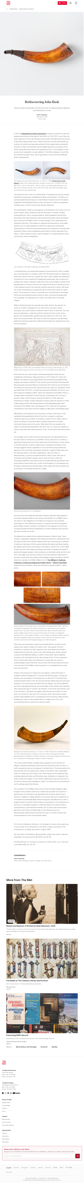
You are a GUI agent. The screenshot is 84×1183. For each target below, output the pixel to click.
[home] (7, 9)
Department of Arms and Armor (34, 134)
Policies (4, 1108)
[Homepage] (8, 3)
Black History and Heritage (26, 1047)
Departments (6, 1102)
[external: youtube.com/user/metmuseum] (16, 1093)
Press (4, 1111)
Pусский (9, 1172)
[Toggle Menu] (76, 3)
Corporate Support (8, 1125)
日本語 (55, 1167)
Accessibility (6, 1105)
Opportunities (6, 1130)
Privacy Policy (42, 1178)
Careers (4, 1133)
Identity (54, 1047)
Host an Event (6, 1122)
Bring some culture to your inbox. (17, 1149)
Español (16, 1167)
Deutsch (48, 1167)
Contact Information (52, 1178)
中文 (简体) (69, 1167)
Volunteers (5, 1136)
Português (24, 1167)
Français (33, 1167)
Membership (6, 1119)
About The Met (6, 1099)
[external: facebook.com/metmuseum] (3, 1093)
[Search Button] (70, 3)
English (8, 1167)
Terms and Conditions (32, 1178)
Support (4, 1116)
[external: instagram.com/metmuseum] (11, 1093)
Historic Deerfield (60, 563)
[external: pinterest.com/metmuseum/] (8, 1093)
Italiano (40, 1167)
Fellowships (5, 1139)
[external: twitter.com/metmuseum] (5, 1093)
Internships (5, 1142)
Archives (44, 1047)
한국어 (61, 1167)
